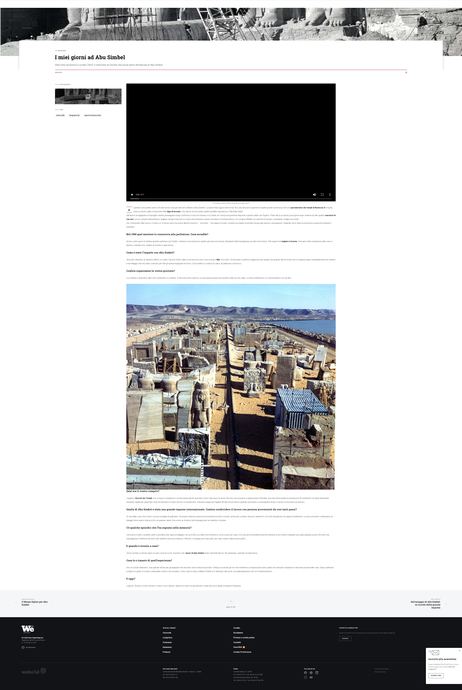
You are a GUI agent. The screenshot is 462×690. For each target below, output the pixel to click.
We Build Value (31, 647)
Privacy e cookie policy (243, 637)
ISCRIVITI (345, 638)
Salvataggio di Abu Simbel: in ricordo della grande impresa (425, 604)
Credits (236, 628)
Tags (61, 109)
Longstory (167, 637)
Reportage (62, 51)
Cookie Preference (242, 652)
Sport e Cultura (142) (93, 115)
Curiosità (167, 633)
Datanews (167, 647)
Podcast (166, 652)
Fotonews (167, 642)
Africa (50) (60, 115)
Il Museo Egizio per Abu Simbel (35, 602)
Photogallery (65, 84)
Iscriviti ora (436, 675)
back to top (230, 607)
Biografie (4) (74, 115)
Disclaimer (238, 633)
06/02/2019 (58, 72)
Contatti (237, 642)
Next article (435, 599)
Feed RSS (237, 647)
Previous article (28, 599)
